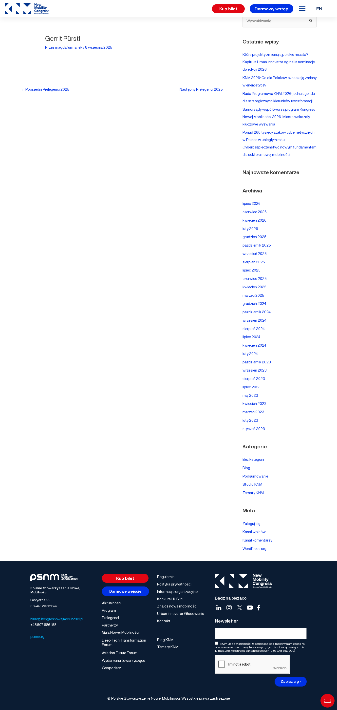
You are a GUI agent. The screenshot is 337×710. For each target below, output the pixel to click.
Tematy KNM (253, 492)
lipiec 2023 (252, 387)
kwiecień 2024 (254, 345)
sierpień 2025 (254, 262)
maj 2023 (250, 395)
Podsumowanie (255, 476)
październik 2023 (257, 362)
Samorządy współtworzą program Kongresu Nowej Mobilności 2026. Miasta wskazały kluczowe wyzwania (279, 116)
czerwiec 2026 (255, 211)
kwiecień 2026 (254, 220)
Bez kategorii (253, 459)
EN (319, 8)
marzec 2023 (253, 412)
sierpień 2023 (254, 378)
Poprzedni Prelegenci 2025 (45, 89)
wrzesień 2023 (255, 370)
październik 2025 (257, 245)
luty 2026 (250, 228)
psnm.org (37, 636)
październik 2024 (257, 311)
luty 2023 (250, 420)
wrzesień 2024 (254, 320)
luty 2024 (250, 353)
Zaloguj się (251, 523)
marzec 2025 (253, 295)
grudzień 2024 (254, 303)
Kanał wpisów (254, 531)
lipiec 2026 (252, 203)
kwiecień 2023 (254, 403)
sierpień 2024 (254, 328)
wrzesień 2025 (255, 253)
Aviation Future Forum (119, 652)
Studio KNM (252, 484)
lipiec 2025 (252, 270)
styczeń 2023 (254, 428)
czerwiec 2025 (255, 278)
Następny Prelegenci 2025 (203, 89)
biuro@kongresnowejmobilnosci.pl (56, 619)
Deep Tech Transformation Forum (124, 642)
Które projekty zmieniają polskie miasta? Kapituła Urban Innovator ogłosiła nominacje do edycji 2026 (279, 62)
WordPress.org (254, 548)
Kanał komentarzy (257, 540)
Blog (246, 467)
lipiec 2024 (251, 336)
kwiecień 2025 (254, 287)
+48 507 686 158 (43, 624)
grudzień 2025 (254, 236)
